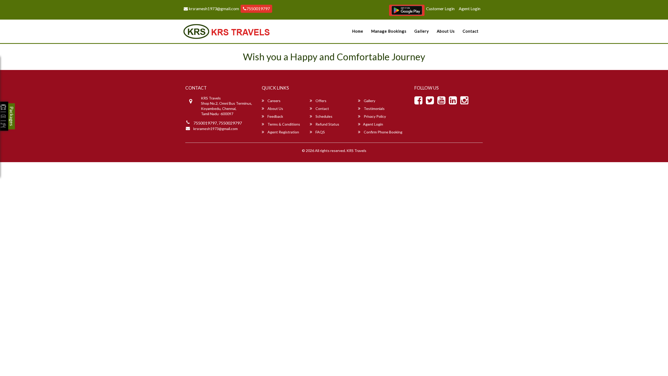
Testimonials (374, 108)
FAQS (320, 132)
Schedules (323, 116)
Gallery (421, 31)
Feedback (275, 116)
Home (357, 31)
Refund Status (327, 124)
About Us (446, 31)
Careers (274, 100)
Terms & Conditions (283, 124)
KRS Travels (356, 150)
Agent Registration (283, 132)
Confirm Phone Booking (382, 132)
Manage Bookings (389, 31)
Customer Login (440, 8)
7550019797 (258, 8)
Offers (320, 100)
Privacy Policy (374, 116)
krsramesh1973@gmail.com (213, 8)
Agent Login (469, 8)
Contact (471, 31)
